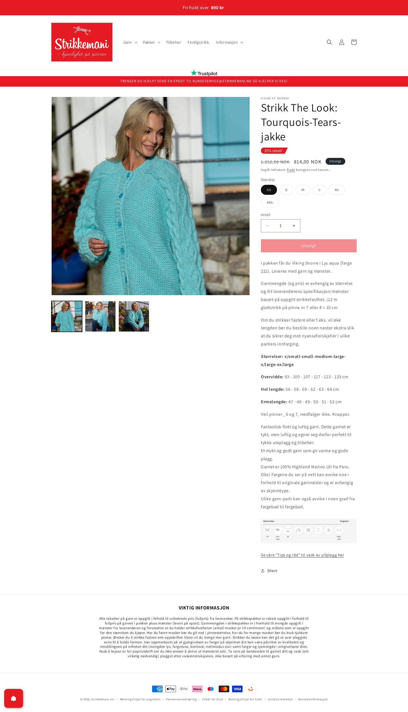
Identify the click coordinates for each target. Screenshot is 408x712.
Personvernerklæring (181, 699)
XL (340, 191)
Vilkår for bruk (212, 699)
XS (272, 191)
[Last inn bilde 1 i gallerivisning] (66, 316)
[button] (130, 42)
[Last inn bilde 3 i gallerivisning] (134, 316)
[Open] (13, 698)
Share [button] (272, 570)
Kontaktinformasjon (313, 699)
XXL (273, 203)
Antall (265, 214)
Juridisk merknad (280, 699)
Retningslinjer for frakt (245, 699)
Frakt (291, 170)
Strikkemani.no (102, 699)
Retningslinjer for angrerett (140, 699)
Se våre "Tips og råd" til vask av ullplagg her (302, 554)
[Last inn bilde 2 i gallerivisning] (100, 316)
